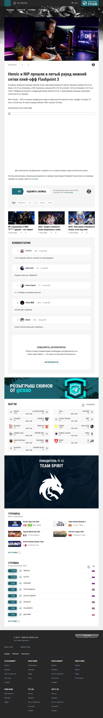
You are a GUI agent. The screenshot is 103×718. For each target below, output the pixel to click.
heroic (50, 202)
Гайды (30, 674)
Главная (10, 10)
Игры (30, 678)
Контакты (25, 654)
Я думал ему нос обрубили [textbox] (26, 275)
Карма (7, 654)
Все (83, 404)
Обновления (32, 665)
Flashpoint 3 (22, 202)
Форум (77, 665)
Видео (77, 669)
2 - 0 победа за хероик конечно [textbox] (28, 292)
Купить (6, 665)
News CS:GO (8, 647)
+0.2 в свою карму (67, 192)
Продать (7, 669)
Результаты (91, 404)
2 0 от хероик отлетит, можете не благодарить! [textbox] (34, 258)
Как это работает (10, 674)
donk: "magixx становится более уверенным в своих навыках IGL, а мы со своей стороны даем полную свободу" (50, 228)
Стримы (32, 10)
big (36, 202)
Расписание (79, 678)
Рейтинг (15, 654)
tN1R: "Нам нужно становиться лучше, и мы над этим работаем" (81, 228)
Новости (21, 10)
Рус (93, 566)
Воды (77, 674)
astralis (42, 202)
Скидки (7, 682)
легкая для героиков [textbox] (23, 310)
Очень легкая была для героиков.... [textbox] (29, 327)
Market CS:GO (25, 647)
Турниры (43, 10)
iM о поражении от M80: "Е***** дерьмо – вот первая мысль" (20, 228)
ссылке (35, 179)
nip (30, 202)
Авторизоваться (51, 362)
